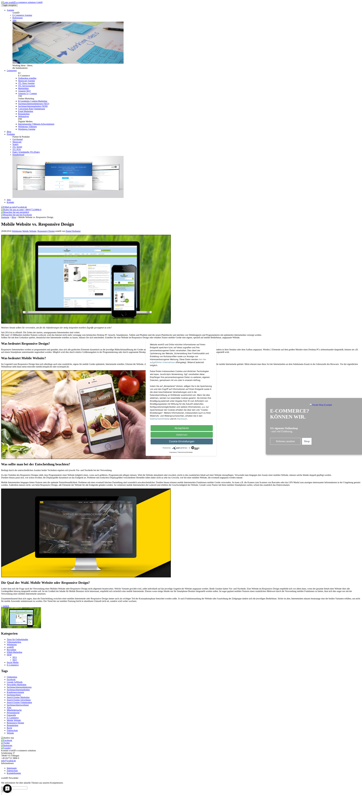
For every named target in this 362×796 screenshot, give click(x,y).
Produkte (11, 134)
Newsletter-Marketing (16, 684)
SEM (9, 655)
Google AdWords (14, 682)
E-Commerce (13, 665)
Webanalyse (23, 116)
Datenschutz (12, 730)
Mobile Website (29, 231)
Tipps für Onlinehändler (17, 639)
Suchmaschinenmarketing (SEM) (33, 106)
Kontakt (10, 202)
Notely (15, 144)
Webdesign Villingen (27, 126)
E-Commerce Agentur (22, 15)
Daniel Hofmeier (73, 231)
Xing (9, 707)
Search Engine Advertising (19, 700)
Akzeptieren (181, 428)
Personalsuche (13, 712)
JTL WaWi (17, 147)
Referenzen (17, 18)
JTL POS (16, 149)
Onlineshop (12, 677)
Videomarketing (14, 642)
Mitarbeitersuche (14, 710)
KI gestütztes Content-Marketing (32, 101)
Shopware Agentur (26, 81)
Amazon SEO (24, 91)
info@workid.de (8, 760)
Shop (307, 441)
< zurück (5, 606)
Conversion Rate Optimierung (31, 109)
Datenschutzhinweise (160, 419)
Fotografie (11, 715)
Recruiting (11, 649)
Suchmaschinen (14, 695)
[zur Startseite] (22, 2)
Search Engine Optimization (19, 702)
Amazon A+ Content (27, 93)
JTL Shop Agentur (26, 83)
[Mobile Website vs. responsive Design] (21, 627)
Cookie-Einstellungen (181, 441)
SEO (14, 660)
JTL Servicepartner (26, 86)
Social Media (13, 662)
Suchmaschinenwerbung (18, 705)
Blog (9, 131)
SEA (14, 657)
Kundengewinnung (15, 692)
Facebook (11, 679)
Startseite (5, 217)
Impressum (12, 768)
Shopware (16, 142)
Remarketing (24, 114)
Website (10, 733)
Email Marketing (25, 111)
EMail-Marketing (14, 652)
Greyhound (17, 139)
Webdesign (17, 231)
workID (10, 647)
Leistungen (12, 70)
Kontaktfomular (14, 773)
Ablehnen (181, 434)
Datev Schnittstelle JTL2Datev (26, 152)
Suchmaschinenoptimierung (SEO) (33, 103)
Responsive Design (46, 231)
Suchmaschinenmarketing (18, 689)
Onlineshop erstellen (27, 78)
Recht (9, 728)
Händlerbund (18, 154)
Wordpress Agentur (26, 129)
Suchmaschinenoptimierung (19, 687)
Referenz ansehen (285, 441)
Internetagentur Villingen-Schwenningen (36, 124)
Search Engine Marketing (18, 697)
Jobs (14, 20)
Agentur (10, 10)
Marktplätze (23, 88)
